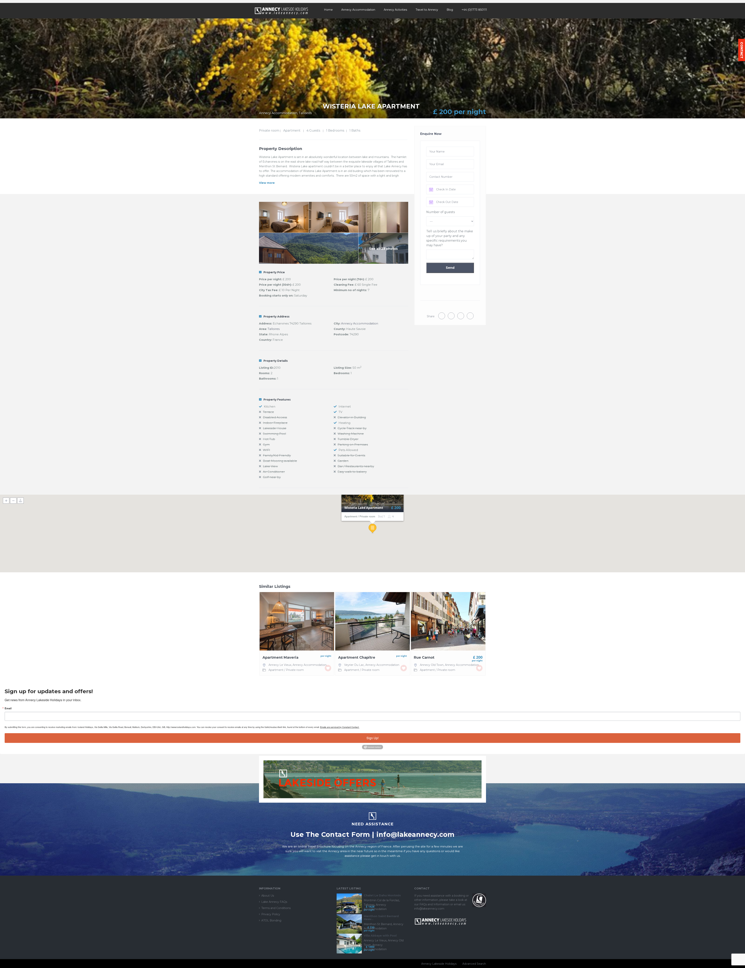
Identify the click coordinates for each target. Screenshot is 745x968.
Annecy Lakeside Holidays (439, 963)
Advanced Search (474, 963)
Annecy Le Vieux (280, 665)
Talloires (274, 329)
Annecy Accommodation (358, 9)
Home (328, 9)
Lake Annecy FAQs (274, 902)
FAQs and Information (434, 904)
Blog (450, 9)
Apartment (292, 130)
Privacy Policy (270, 914)
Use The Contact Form (330, 834)
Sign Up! (372, 738)
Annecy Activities (395, 9)
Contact (741, 50)
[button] (372, 528)
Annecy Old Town (432, 665)
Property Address (276, 316)
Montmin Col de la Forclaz (381, 900)
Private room (269, 130)
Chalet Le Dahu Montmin (382, 895)
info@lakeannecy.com (415, 834)
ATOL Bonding (271, 920)
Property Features (277, 399)
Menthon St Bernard (378, 924)
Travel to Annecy (427, 9)
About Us (267, 895)
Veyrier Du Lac (354, 665)
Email (8, 708)
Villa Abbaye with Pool (380, 935)
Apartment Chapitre (356, 658)
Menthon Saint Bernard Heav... (381, 918)
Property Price (274, 272)
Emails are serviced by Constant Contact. (339, 727)
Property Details (275, 361)
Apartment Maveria (280, 658)
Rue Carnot (424, 658)
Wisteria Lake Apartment (363, 508)
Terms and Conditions (276, 908)
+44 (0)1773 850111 (474, 9)
